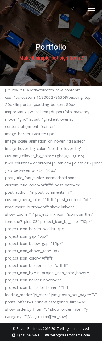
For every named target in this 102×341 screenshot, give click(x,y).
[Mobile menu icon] (91, 9)
